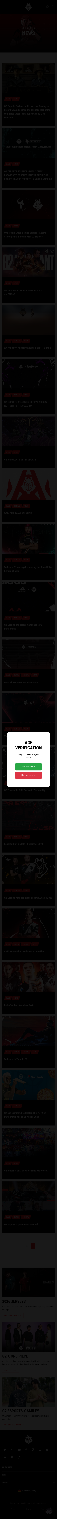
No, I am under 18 (28, 775)
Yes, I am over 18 (28, 767)
